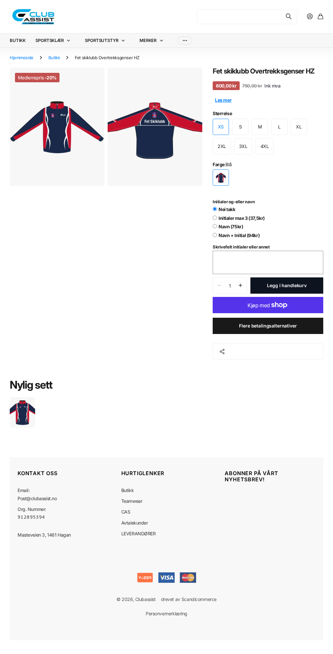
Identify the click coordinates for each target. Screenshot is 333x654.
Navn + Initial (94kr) (239, 235)
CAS (125, 511)
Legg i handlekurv (287, 285)
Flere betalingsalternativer (268, 325)
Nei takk (227, 209)
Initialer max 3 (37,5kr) (242, 218)
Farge (222, 164)
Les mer (223, 100)
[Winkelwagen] (320, 16)
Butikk (54, 57)
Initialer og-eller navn (234, 201)
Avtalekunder (134, 523)
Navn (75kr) (231, 226)
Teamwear (131, 501)
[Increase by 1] (240, 285)
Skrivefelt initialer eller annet (241, 246)
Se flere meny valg (185, 40)
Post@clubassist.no (37, 498)
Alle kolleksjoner (70, 40)
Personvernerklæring (166, 613)
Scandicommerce (199, 599)
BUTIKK (18, 40)
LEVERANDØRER (138, 533)
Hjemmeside (21, 57)
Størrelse (222, 113)
